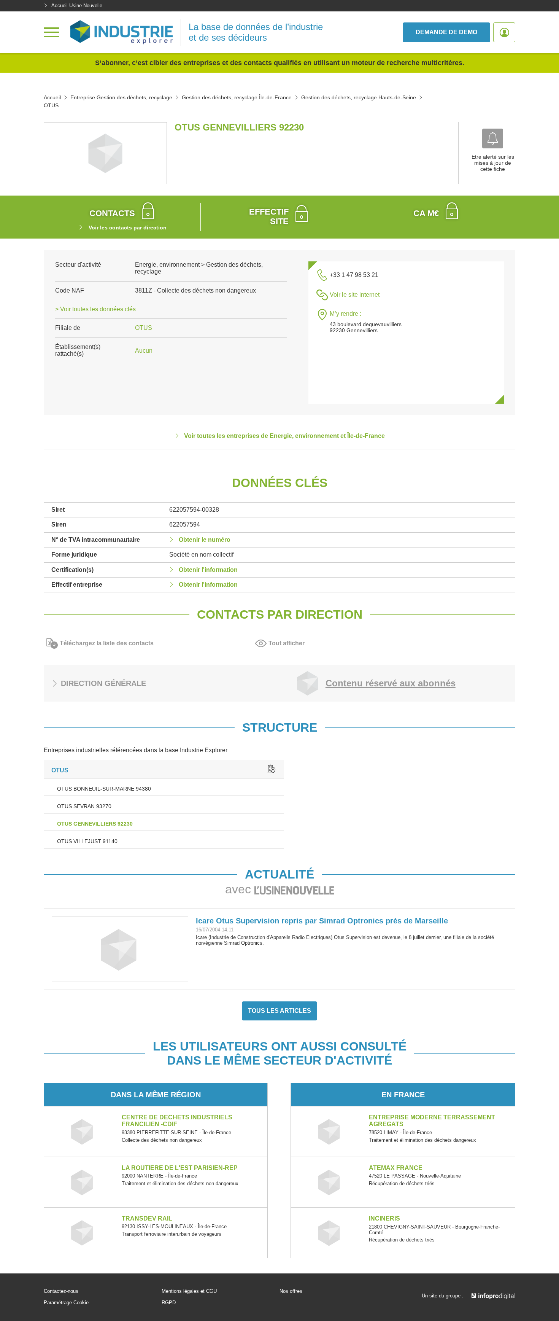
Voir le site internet (355, 294)
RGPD (169, 1302)
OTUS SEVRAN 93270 (84, 806)
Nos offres (291, 1291)
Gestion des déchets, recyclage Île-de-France (237, 97)
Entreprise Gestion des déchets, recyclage (121, 97)
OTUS (143, 328)
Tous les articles (279, 1010)
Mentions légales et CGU (189, 1291)
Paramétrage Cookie (66, 1302)
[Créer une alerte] (492, 138)
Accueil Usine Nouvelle (76, 5)
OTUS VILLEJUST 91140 (87, 841)
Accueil (52, 97)
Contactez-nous (61, 1291)
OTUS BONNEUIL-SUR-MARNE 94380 (104, 789)
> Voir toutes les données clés (95, 309)
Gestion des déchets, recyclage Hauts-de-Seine (358, 97)
